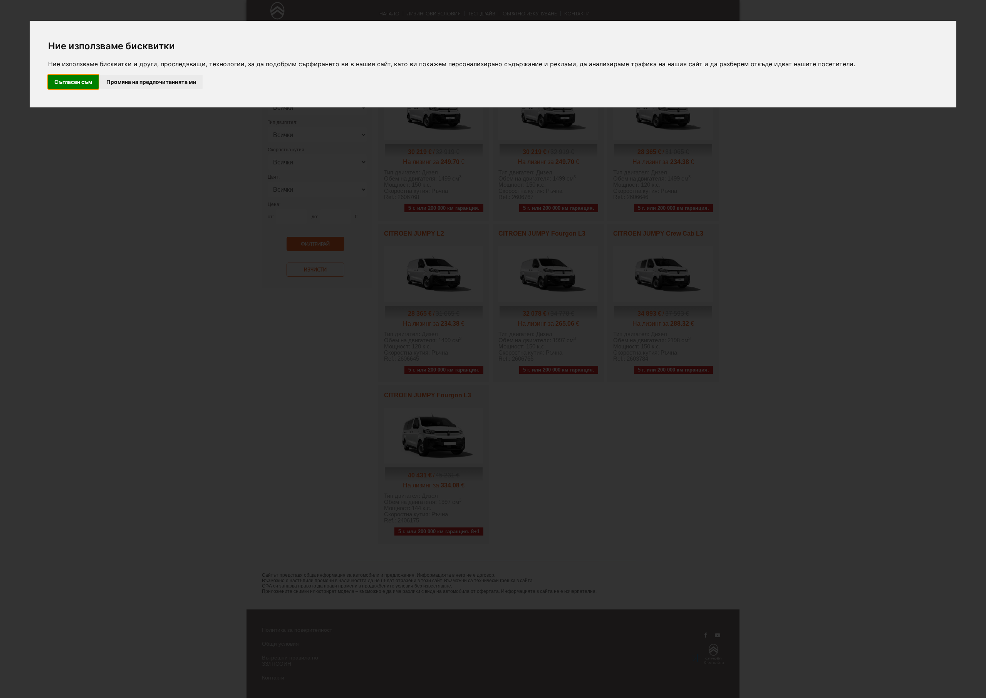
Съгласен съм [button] (73, 82)
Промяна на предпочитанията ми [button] (151, 82)
